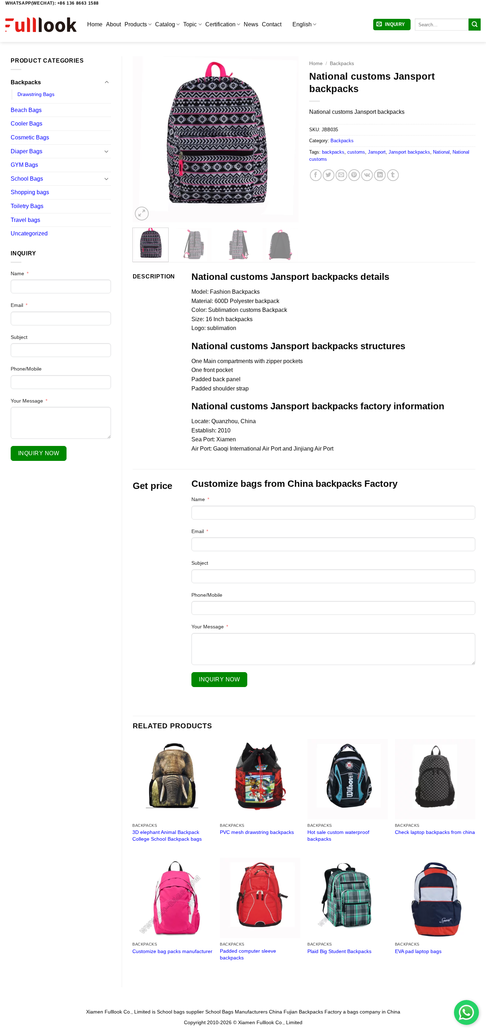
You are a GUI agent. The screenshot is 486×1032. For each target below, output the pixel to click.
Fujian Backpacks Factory (313, 1012)
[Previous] (144, 139)
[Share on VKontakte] (367, 175)
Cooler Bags (26, 124)
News (251, 24)
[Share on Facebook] (316, 175)
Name (17, 273)
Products (136, 24)
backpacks (333, 152)
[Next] (286, 139)
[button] (392, 25)
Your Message (27, 401)
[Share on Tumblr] (393, 175)
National (441, 152)
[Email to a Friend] (341, 175)
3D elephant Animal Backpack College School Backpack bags (167, 835)
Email (17, 305)
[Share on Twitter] (328, 175)
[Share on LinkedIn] (380, 175)
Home (94, 24)
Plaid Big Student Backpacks (339, 951)
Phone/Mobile (26, 369)
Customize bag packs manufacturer (172, 951)
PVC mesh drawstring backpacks (257, 832)
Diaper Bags (26, 151)
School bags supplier (180, 1012)
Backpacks (26, 82)
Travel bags (25, 220)
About (113, 24)
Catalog (165, 24)
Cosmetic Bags (30, 137)
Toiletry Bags (27, 206)
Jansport (377, 152)
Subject (19, 337)
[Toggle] (106, 82)
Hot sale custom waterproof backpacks (338, 835)
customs (356, 152)
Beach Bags (26, 110)
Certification (220, 24)
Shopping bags (30, 192)
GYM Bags (24, 165)
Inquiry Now (38, 453)
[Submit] (475, 24)
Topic (190, 24)
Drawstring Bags (35, 94)
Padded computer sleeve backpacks (248, 954)
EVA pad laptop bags (418, 951)
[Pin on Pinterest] (354, 175)
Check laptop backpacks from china (435, 832)
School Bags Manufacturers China (243, 1012)
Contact (271, 24)
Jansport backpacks (409, 152)
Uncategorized (29, 233)
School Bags (27, 179)
